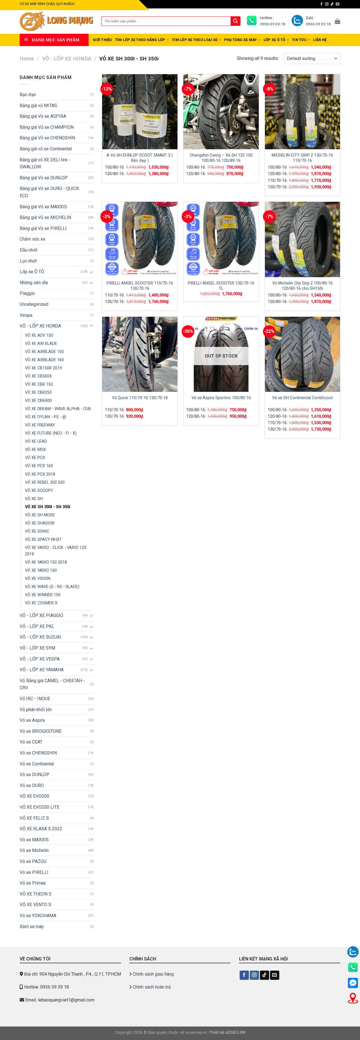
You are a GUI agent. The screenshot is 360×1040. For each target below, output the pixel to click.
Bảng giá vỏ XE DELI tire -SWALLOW (45, 163)
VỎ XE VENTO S (35, 904)
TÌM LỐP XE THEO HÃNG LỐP (140, 40)
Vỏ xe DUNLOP (35, 774)
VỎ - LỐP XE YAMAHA (42, 669)
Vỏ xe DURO (32, 785)
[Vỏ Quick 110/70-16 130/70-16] (139, 354)
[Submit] (235, 21)
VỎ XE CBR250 (38, 392)
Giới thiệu (102, 40)
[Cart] (337, 21)
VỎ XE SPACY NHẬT (43, 539)
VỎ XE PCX (35, 457)
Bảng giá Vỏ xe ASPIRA (43, 116)
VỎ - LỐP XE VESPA (40, 659)
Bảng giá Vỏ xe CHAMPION (47, 127)
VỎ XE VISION (37, 578)
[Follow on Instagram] (326, 4)
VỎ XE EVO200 (34, 796)
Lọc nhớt (28, 261)
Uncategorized (34, 304)
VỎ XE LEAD (36, 441)
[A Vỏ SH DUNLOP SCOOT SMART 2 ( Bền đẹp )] (139, 112)
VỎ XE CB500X (38, 376)
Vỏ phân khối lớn (36, 709)
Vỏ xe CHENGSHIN (38, 753)
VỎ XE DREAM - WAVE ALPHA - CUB (58, 408)
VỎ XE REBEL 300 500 (45, 482)
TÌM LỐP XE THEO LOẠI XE (194, 40)
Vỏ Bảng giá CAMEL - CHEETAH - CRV (52, 684)
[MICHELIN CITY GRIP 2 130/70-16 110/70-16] (302, 112)
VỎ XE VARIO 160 (41, 570)
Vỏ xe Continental (37, 764)
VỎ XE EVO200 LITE (39, 807)
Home (27, 59)
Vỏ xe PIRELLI (34, 872)
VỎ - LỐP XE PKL (37, 626)
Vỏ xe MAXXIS (34, 839)
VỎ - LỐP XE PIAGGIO (41, 615)
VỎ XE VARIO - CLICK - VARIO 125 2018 (55, 551)
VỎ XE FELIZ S (34, 818)
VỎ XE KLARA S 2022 (41, 828)
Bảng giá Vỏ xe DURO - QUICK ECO (49, 192)
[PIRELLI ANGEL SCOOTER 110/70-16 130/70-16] (139, 239)
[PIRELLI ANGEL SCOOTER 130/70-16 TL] (221, 239)
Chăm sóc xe (32, 239)
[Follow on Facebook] (321, 4)
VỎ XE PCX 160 (39, 466)
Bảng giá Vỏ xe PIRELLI (43, 228)
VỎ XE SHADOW (40, 523)
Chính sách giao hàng (153, 974)
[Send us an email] (337, 4)
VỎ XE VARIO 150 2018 (46, 562)
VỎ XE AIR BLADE (41, 343)
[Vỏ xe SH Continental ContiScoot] (302, 354)
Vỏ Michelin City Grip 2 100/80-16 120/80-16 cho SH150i (302, 286)
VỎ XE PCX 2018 (40, 474)
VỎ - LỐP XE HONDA (66, 59)
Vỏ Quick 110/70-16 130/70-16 (140, 397)
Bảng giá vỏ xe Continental (46, 149)
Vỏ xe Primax (33, 883)
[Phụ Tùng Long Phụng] (56, 21)
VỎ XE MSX (35, 449)
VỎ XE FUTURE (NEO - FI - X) (50, 433)
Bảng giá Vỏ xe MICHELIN (45, 217)
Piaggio (27, 293)
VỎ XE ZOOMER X (41, 603)
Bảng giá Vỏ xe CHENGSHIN (47, 138)
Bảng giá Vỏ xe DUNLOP (44, 177)
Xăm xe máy (32, 926)
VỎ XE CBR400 (38, 400)
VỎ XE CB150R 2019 (43, 368)
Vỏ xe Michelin (34, 850)
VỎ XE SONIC (37, 531)
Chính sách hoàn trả (152, 987)
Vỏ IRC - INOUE (35, 698)
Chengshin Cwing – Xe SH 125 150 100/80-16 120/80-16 (221, 158)
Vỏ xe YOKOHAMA (38, 915)
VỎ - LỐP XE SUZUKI (40, 637)
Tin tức (299, 40)
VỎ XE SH (34, 498)
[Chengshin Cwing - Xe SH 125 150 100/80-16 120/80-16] (221, 112)
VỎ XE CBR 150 (39, 384)
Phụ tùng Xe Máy (240, 40)
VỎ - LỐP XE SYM (37, 648)
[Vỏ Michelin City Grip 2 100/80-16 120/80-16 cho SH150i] (302, 239)
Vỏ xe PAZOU (33, 861)
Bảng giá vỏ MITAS (38, 105)
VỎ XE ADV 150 (39, 335)
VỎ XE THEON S (35, 894)
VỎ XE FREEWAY (40, 425)
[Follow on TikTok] (332, 4)
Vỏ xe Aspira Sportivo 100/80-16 (221, 397)
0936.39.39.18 (272, 24)
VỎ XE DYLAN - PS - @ (45, 417)
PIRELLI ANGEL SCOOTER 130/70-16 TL (221, 286)
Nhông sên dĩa (34, 282)
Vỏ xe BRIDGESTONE (41, 731)
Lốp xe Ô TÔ (274, 40)
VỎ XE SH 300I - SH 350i (47, 507)
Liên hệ (320, 40)
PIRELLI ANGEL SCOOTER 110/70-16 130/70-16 (140, 286)
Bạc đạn (28, 94)
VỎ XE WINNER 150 (42, 595)
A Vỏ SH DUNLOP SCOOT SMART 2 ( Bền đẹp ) (140, 158)
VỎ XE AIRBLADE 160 (44, 360)
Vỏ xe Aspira (32, 720)
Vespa (26, 315)
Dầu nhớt (28, 250)
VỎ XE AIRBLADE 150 (44, 351)
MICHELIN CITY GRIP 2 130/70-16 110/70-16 (302, 158)
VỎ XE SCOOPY (39, 490)
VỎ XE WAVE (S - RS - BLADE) (52, 586)
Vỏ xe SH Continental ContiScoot (302, 397)
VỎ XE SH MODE (40, 515)
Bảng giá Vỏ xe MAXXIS (43, 206)
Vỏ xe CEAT (31, 742)
